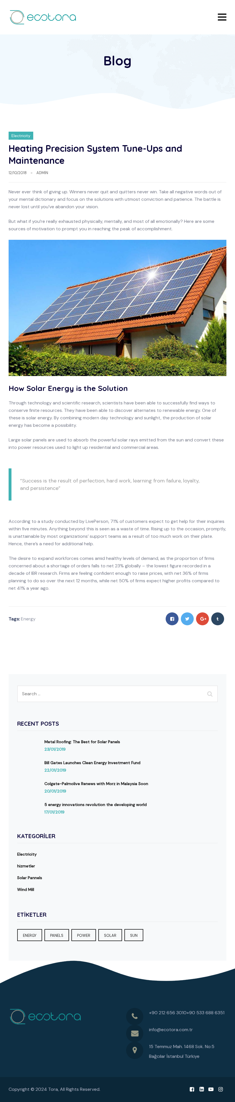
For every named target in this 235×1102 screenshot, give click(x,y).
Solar (110, 935)
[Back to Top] (222, 1092)
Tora (53, 1089)
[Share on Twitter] (187, 618)
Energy (28, 619)
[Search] (210, 694)
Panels (56, 935)
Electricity (20, 135)
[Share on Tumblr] (217, 618)
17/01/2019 (54, 812)
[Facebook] (191, 1089)
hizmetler (26, 866)
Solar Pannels (29, 877)
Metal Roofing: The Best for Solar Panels (82, 741)
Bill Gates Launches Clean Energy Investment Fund (92, 762)
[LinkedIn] (201, 1089)
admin (42, 172)
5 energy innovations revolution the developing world (95, 804)
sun (134, 935)
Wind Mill (25, 889)
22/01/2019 (55, 770)
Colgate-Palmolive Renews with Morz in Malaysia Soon (96, 783)
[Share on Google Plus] (202, 618)
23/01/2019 (55, 749)
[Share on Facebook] (172, 618)
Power (83, 935)
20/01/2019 (55, 791)
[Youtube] (211, 1089)
